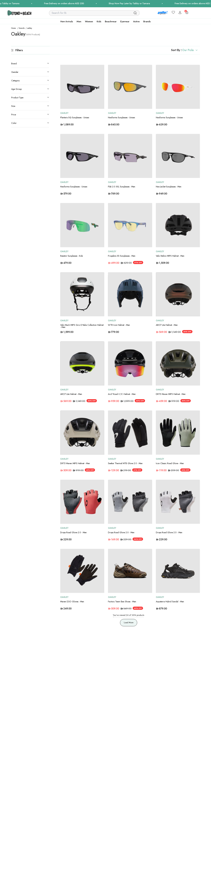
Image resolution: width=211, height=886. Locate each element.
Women (89, 21)
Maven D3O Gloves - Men (72, 601)
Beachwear (111, 21)
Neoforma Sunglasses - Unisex (121, 117)
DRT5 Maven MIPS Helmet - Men (171, 394)
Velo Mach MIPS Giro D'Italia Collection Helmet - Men (81, 326)
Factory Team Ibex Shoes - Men (122, 601)
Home (13, 28)
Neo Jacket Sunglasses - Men (168, 187)
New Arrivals (66, 21)
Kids (99, 21)
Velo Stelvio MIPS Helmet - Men (170, 256)
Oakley (64, 113)
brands (22, 28)
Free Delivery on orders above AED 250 (47, 3)
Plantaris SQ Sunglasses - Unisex (74, 117)
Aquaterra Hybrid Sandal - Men (170, 601)
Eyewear (124, 21)
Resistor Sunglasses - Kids (71, 256)
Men (79, 21)
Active (136, 21)
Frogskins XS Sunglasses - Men (121, 256)
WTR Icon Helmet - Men (119, 325)
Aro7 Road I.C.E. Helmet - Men (122, 394)
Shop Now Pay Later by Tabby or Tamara (112, 3)
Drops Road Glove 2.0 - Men (73, 532)
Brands (147, 21)
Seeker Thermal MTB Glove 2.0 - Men (125, 463)
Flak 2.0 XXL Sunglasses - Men (121, 187)
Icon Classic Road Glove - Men (170, 463)
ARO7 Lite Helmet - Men (167, 325)
